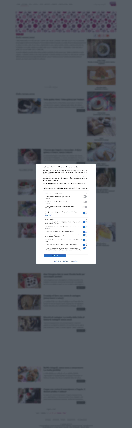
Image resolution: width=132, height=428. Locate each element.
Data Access (66, 261)
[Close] (92, 167)
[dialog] (66, 214)
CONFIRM (55, 255)
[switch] (85, 196)
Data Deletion (57, 261)
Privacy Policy (74, 261)
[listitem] (66, 193)
